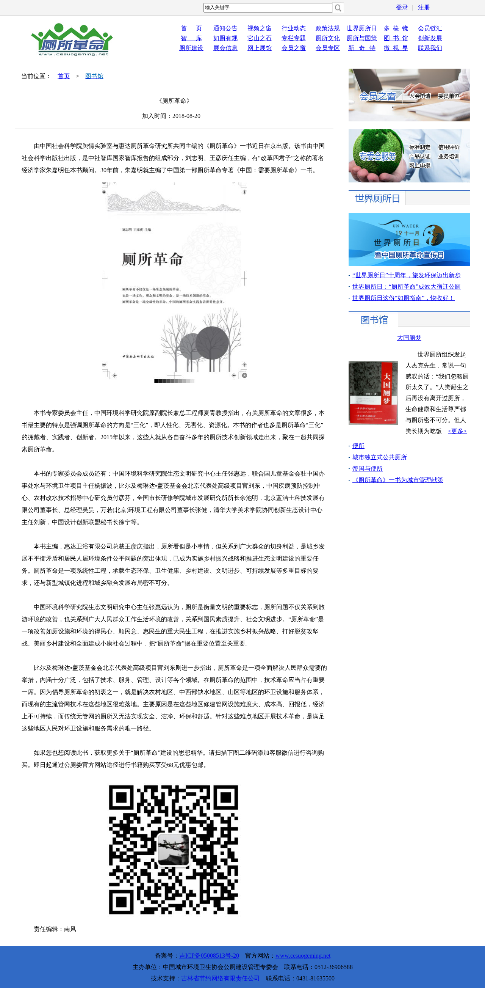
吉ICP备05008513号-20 (209, 955)
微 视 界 (396, 48)
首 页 (191, 28)
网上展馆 (259, 48)
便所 (358, 446)
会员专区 (328, 48)
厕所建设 (191, 48)
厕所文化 (328, 38)
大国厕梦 (409, 338)
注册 (424, 7)
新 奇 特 (361, 48)
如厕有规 (225, 38)
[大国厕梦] (373, 423)
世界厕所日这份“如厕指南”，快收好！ (403, 298)
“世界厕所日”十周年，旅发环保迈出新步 (406, 275)
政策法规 (328, 28)
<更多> (457, 431)
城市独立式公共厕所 (379, 457)
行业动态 (294, 28)
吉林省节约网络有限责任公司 (220, 978)
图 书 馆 (396, 38)
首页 (64, 76)
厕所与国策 (362, 38)
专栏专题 (294, 38)
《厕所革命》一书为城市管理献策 (397, 480)
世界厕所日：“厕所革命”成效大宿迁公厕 (406, 286)
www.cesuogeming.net (302, 955)
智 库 (191, 38)
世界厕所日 (362, 28)
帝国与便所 (367, 468)
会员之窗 (294, 48)
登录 (402, 7)
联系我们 (430, 48)
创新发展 (430, 38)
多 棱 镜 (396, 28)
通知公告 (225, 28)
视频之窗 (259, 28)
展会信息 (225, 48)
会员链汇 (430, 28)
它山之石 (259, 38)
